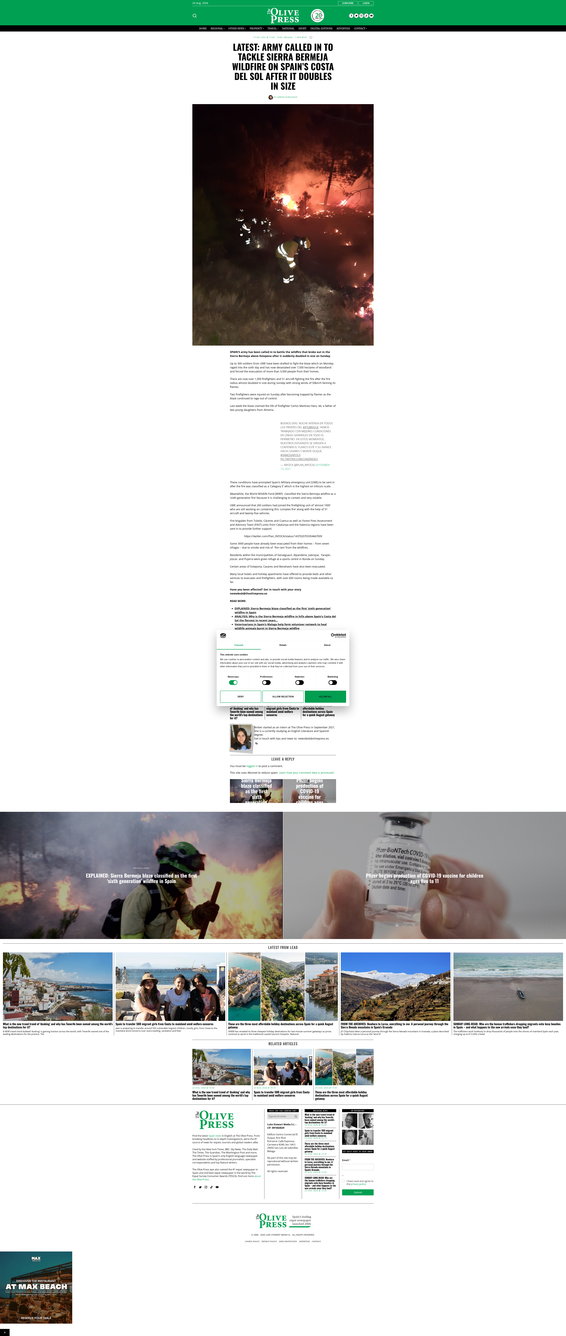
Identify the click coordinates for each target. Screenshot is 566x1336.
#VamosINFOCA (290, 455)
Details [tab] (283, 645)
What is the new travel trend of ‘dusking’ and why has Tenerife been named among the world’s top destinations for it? (246, 711)
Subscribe (347, 3)
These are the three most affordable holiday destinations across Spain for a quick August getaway (319, 709)
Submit (358, 1192)
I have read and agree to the (360, 1183)
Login (366, 3)
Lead (279, 37)
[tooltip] (351, 15)
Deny (241, 696)
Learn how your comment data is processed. (306, 772)
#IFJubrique (311, 427)
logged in (252, 766)
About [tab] (327, 645)
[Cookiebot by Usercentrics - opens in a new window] (333, 635)
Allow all (325, 696)
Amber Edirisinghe (287, 97)
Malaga (288, 37)
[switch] (266, 682)
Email (346, 1160)
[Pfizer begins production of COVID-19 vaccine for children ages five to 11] (309, 791)
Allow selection (283, 696)
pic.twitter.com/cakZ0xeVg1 (299, 459)
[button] (296, 1116)
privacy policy (358, 1184)
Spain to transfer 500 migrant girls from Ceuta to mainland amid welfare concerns (282, 709)
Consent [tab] (238, 645)
